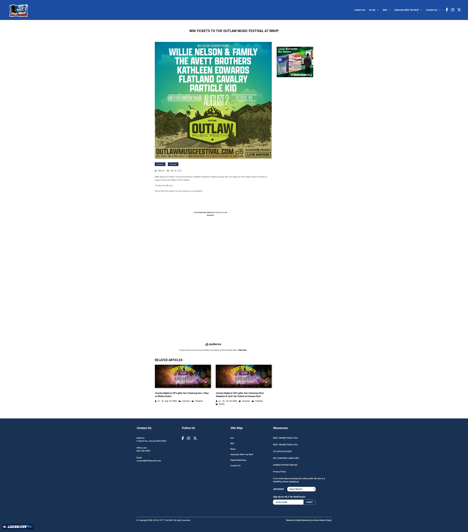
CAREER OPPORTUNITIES (285, 465)
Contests (173, 164)
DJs (232, 438)
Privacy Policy (279, 471)
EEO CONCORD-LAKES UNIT (286, 458)
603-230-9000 (143, 451)
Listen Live (359, 10)
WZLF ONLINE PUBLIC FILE (285, 444)
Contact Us (431, 10)
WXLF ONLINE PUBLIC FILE (285, 438)
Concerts (160, 164)
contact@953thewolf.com (148, 460)
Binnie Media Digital (323, 520)
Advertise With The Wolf (406, 10)
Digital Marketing (238, 460)
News (233, 449)
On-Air (372, 10)
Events (222, 404)
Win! (385, 10)
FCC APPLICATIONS (282, 451)
